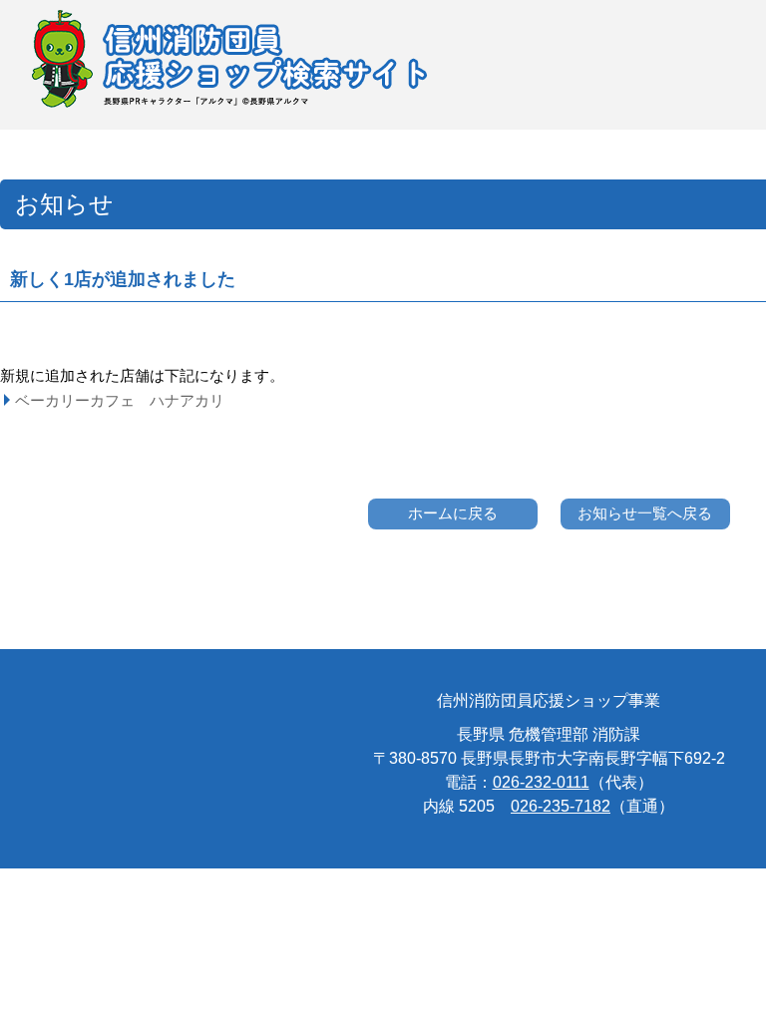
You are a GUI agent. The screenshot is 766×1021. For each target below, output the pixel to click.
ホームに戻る (453, 513)
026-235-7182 (560, 806)
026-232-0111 (541, 782)
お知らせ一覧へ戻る (644, 513)
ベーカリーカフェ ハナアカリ (119, 400)
